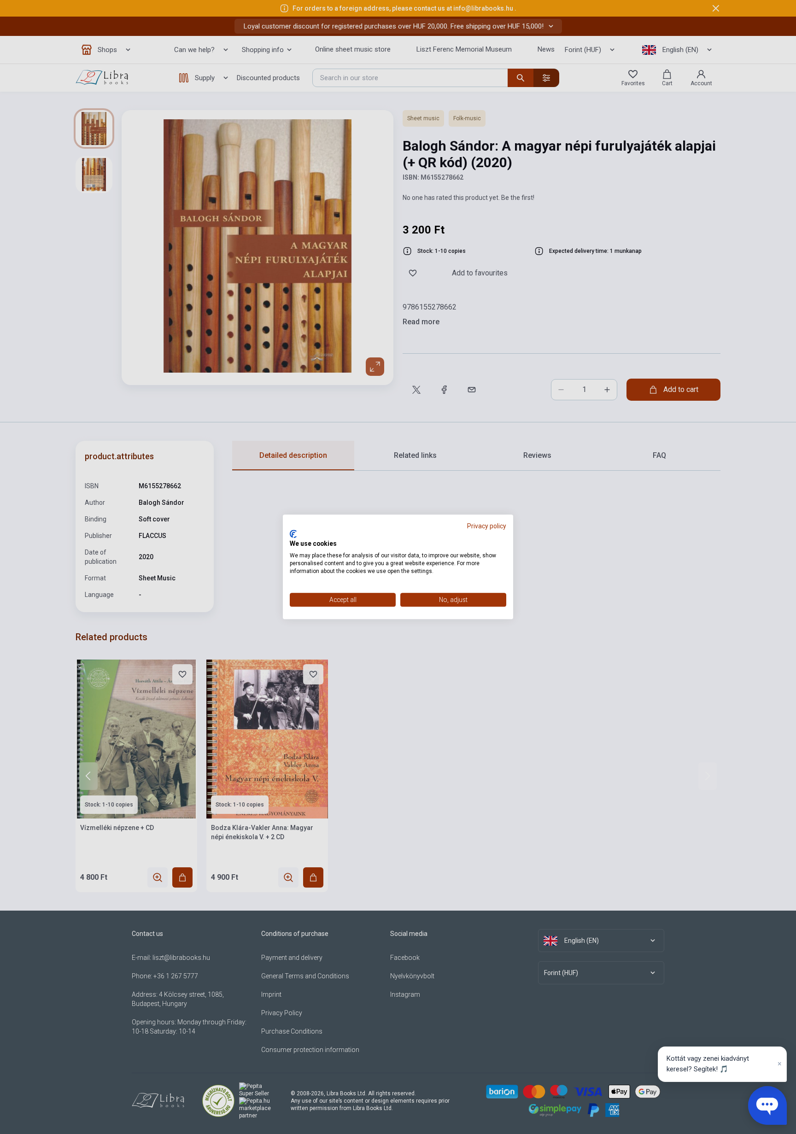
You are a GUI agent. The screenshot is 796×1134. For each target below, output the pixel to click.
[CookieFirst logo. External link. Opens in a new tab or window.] (293, 534)
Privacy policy (486, 526)
